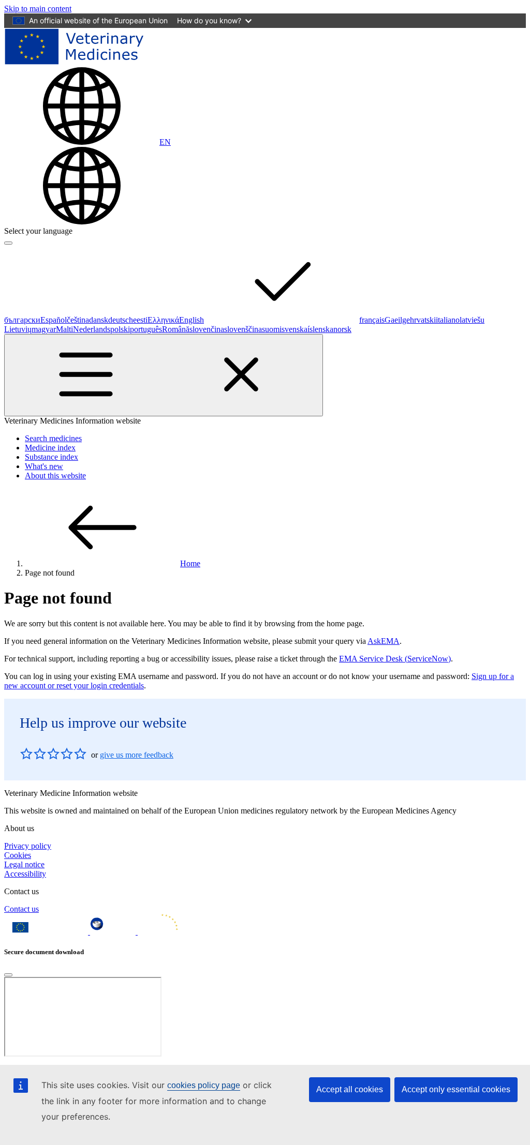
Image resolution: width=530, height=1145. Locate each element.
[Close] (8, 974)
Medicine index (50, 447)
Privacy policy (27, 845)
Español (53, 319)
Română (175, 329)
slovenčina (206, 329)
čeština (78, 319)
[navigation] (37, 8)
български (22, 319)
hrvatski (423, 319)
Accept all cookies (349, 1089)
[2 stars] (33, 753)
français (372, 319)
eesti (140, 319)
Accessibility (25, 873)
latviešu (472, 319)
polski (120, 329)
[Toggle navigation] (163, 375)
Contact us (21, 909)
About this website (55, 475)
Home (190, 563)
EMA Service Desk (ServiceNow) (395, 658)
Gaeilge (397, 319)
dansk (98, 319)
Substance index (51, 457)
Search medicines (53, 438)
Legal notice (24, 864)
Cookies (17, 855)
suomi (272, 329)
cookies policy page (203, 1085)
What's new (44, 466)
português (146, 329)
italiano (448, 319)
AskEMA (383, 641)
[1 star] (26, 753)
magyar (44, 329)
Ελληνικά (163, 319)
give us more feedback (136, 754)
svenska (294, 329)
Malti (64, 329)
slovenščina (243, 329)
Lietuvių (18, 329)
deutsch (120, 319)
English (191, 319)
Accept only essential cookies (456, 1089)
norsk (342, 329)
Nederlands (91, 329)
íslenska (320, 329)
